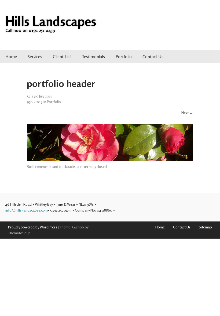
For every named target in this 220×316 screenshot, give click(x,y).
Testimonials (93, 56)
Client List (62, 56)
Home (11, 56)
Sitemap (205, 227)
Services (35, 56)
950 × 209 (35, 101)
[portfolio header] (110, 142)
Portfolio (124, 56)
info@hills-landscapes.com (26, 210)
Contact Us (152, 56)
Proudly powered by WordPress (32, 227)
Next (187, 112)
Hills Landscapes (50, 21)
